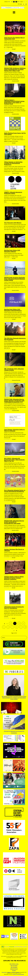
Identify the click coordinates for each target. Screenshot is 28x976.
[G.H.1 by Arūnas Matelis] (15, 389)
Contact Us (13, 972)
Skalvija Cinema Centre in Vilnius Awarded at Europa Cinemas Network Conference (14, 578)
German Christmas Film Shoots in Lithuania (14, 550)
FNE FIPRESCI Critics (14, 964)
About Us (17, 972)
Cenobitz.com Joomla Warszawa (18, 974)
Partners (9, 972)
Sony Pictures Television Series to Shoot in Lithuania (14, 430)
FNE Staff (13, 49)
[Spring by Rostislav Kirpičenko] (15, 268)
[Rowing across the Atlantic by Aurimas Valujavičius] (15, 449)
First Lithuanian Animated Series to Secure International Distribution (14, 491)
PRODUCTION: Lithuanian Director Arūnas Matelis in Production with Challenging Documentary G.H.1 (14, 401)
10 (25, 627)
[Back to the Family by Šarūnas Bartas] (15, 90)
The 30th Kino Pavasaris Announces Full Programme (15, 339)
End (16, 630)
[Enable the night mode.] (11, 1)
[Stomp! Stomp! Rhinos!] (15, 480)
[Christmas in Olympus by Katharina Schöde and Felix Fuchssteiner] (15, 540)
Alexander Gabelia (15, 80)
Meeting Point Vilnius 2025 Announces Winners (12, 251)
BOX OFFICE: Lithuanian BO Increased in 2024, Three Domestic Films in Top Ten (14, 460)
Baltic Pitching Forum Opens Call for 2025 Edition (15, 133)
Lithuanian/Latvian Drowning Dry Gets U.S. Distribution (14, 607)
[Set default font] (23, 4)
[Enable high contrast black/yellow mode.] (16, 1)
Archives (14, 970)
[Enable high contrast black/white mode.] (14, 1)
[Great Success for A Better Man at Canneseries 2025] (15, 28)
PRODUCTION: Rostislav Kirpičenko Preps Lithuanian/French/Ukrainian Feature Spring (14, 279)
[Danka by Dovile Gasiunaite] (15, 511)
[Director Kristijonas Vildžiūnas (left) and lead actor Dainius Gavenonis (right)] (15, 58)
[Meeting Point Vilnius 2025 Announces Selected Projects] (15, 300)
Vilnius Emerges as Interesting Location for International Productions (13, 163)
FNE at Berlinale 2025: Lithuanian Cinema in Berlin (14, 369)
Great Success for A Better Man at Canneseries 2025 (14, 38)
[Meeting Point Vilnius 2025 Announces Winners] (15, 240)
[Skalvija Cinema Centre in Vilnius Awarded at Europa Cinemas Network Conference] (15, 567)
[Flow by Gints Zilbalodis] (15, 328)
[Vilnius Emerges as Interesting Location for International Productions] (15, 152)
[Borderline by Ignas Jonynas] (15, 359)
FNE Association (14, 965)
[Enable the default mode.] (9, 1)
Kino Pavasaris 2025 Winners (12, 223)
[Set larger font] (26, 4)
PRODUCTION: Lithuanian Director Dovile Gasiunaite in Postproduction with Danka (14, 522)
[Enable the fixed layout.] (24, 2)
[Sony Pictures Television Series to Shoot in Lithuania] (15, 420)
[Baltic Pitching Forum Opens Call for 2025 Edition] (15, 123)
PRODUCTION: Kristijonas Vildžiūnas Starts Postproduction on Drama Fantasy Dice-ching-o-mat (15, 69)
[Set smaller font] (21, 4)
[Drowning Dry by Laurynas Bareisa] (15, 597)
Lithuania (6, 35)
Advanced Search (14, 969)
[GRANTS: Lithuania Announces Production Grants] (15, 182)
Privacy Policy (4, 972)
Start (4, 623)
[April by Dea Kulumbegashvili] (15, 213)
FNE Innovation (14, 967)
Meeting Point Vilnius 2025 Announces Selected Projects (13, 310)
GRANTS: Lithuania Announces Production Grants (13, 193)
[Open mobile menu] (14, 12)
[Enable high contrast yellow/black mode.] (19, 1)
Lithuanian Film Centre (16, 380)
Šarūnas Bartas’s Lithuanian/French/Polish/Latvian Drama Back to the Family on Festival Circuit (14, 102)
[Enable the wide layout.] (26, 2)
